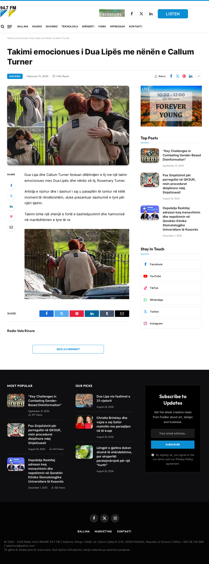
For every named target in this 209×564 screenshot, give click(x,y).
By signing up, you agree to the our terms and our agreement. (173, 459)
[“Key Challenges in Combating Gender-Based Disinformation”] (150, 155)
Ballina (22, 26)
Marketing (103, 531)
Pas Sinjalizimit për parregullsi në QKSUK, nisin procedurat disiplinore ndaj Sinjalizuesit (179, 183)
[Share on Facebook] (171, 76)
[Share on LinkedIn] (191, 76)
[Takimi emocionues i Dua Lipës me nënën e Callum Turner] (68, 125)
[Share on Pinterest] (184, 76)
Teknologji (69, 26)
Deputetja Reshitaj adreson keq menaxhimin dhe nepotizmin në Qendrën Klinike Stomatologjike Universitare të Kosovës (181, 218)
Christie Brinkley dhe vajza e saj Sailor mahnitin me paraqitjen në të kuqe (114, 424)
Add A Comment (68, 349)
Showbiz (52, 26)
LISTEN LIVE (173, 14)
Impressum (117, 26)
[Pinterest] (11, 217)
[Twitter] (11, 196)
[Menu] (9, 26)
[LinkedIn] (11, 206)
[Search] (2, 26)
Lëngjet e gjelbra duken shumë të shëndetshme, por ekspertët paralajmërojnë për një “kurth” (114, 456)
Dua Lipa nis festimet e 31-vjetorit (113, 398)
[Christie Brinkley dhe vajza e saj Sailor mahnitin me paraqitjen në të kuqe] (84, 422)
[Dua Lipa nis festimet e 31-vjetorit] (84, 400)
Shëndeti (88, 26)
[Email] (11, 227)
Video (102, 26)
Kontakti (135, 26)
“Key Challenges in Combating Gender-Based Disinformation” (182, 155)
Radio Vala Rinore (21, 331)
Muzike (37, 26)
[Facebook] (11, 185)
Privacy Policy (184, 459)
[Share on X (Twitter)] (178, 76)
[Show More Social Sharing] (198, 76)
